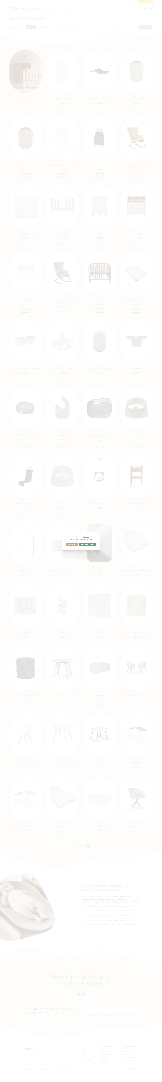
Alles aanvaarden (87, 544)
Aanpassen (72, 544)
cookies (86, 537)
